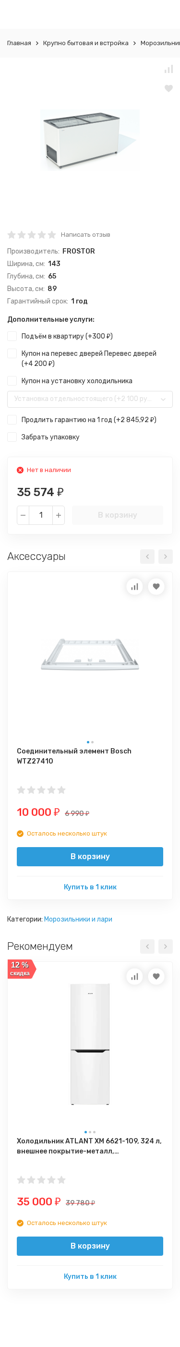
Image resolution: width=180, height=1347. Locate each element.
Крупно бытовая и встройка (86, 43)
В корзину (117, 515)
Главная (19, 43)
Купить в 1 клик (90, 887)
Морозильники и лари (78, 919)
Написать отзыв (85, 234)
